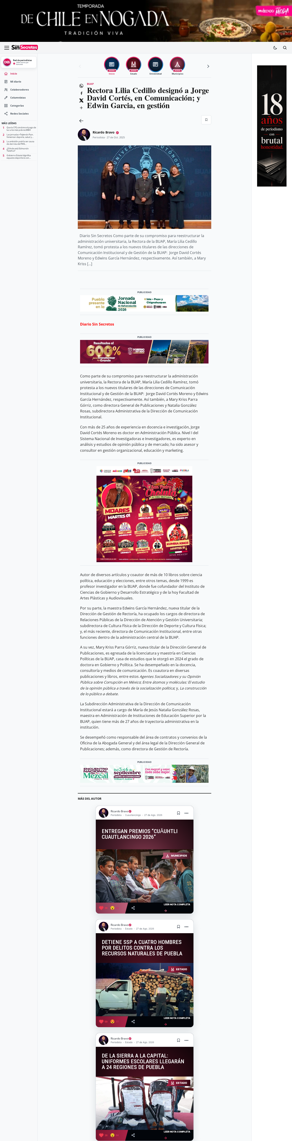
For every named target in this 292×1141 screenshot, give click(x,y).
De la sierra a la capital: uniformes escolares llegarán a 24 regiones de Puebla (143, 1061)
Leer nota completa (177, 908)
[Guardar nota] (178, 813)
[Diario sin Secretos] (24, 48)
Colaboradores (19, 89)
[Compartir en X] (81, 100)
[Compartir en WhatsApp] (81, 86)
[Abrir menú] (6, 47)
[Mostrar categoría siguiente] (207, 66)
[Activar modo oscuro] (275, 48)
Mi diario (15, 81)
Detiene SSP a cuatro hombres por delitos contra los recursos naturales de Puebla (142, 947)
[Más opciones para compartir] (81, 108)
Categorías (17, 105)
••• (187, 813)
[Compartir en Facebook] (81, 93)
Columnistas (18, 97)
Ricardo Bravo (104, 132)
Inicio (13, 73)
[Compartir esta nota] (133, 907)
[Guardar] (206, 119)
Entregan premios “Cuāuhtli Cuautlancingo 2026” (140, 834)
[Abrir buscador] (284, 47)
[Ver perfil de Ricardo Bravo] (84, 134)
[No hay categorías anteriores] (80, 66)
